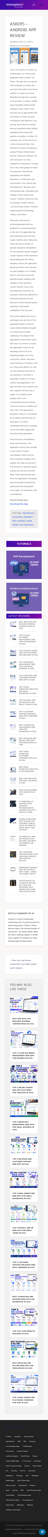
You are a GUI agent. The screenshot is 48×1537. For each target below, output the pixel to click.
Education (28, 517)
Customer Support (12, 1456)
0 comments (24, 45)
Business (32, 1441)
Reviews (14, 45)
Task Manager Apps (24, 1495)
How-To (22, 1471)
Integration (9, 1476)
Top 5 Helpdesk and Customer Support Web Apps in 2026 (28, 678)
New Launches (18, 521)
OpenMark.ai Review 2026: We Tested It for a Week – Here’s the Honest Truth (28, 871)
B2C (25, 1441)
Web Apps (20, 1505)
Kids (27, 1476)
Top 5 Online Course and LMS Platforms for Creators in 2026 (28, 653)
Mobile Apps (10, 1481)
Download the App (19, 504)
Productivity (23, 1485)
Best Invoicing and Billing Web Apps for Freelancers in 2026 (27, 741)
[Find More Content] (42, 1532)
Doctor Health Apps (12, 1461)
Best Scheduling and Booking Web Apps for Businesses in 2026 (27, 728)
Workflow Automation (13, 1510)
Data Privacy (25, 1456)
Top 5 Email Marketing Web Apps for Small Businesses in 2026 (28, 690)
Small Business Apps (34, 1490)
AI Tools (8, 1436)
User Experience (26, 524)
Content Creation (22, 1451)
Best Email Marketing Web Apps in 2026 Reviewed (28, 769)
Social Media (10, 1495)
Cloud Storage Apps (13, 1446)
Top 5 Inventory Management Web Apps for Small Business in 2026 (27, 665)
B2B (19, 1441)
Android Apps (28, 1436)
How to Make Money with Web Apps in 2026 (28, 792)
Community (17, 517)
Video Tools (10, 1505)
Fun (7, 1471)
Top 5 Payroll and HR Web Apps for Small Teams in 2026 (28, 702)
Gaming (14, 1471)
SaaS (7, 1490)
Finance (27, 1466)
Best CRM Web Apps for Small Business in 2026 (28, 781)
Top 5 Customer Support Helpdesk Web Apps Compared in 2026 (28, 715)
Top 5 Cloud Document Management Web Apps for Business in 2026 (27, 639)
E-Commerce (26, 1461)
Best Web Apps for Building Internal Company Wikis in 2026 (27, 625)
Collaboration (27, 1446)
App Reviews (28, 513)
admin (15, 41)
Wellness (30, 1505)
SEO (22, 1490)
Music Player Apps (23, 1481)
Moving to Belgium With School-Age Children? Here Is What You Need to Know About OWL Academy (27, 824)
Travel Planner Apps (12, 1500)
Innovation (31, 1471)
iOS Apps (19, 1476)
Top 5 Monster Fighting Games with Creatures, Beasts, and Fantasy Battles (28, 856)
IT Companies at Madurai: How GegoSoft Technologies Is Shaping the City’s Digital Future (27, 807)
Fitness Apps (37, 1466)
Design (35, 1456)
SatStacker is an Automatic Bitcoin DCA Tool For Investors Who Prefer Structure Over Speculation (27, 886)
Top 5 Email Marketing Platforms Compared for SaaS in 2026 (28, 756)
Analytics (17, 1436)
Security (15, 1490)
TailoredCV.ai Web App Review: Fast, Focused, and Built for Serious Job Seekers (27, 841)
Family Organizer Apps (13, 1466)
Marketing (35, 1476)
